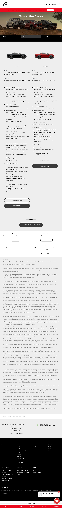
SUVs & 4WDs (21, 442)
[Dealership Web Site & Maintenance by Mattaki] (4, 494)
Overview (3, 36)
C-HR (18, 452)
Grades (24, 36)
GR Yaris (50, 445)
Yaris (3, 445)
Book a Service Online (22, 470)
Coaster (35, 452)
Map (11, 433)
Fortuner (19, 454)
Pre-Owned (5, 467)
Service (19, 467)
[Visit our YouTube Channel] (5, 487)
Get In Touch (46, 253)
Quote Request (5, 480)
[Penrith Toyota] (5, 4)
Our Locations (36, 470)
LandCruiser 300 (21, 462)
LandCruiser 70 (36, 447)
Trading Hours (18, 433)
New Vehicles (8, 416)
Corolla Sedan (5, 450)
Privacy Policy (35, 490)
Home (2, 416)
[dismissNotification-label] (59, 492)
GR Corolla (50, 448)
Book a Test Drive (46, 161)
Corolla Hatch (5, 447)
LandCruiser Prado (21, 450)
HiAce (34, 450)
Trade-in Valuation (31, 503)
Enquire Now (25, 39)
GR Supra (50, 450)
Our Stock (4, 39)
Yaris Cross (20, 456)
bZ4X (18, 447)
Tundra (34, 448)
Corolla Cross (20, 458)
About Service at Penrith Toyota (23, 473)
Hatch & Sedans (7, 442)
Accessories (45, 36)
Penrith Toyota (49, 4)
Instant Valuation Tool (7, 478)
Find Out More (15, 252)
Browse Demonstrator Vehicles (7, 475)
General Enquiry (37, 472)
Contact (35, 467)
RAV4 (18, 445)
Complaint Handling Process (46, 490)
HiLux (20, 416)
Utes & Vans (15, 416)
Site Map (29, 490)
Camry (3, 448)
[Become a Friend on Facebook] (2, 487)
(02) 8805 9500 (17, 428)
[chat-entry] (57, 501)
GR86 (49, 447)
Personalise (15, 240)
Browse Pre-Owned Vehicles (6, 471)
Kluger (18, 460)
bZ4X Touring (20, 448)
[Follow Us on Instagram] (7, 487)
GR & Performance (54, 442)
